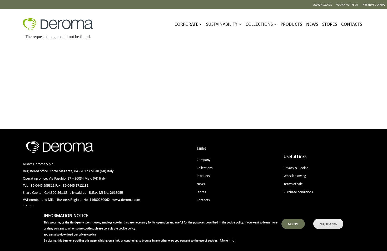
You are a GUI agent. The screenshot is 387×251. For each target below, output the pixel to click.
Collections (204, 167)
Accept (293, 224)
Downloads (322, 5)
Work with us (347, 5)
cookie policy (127, 228)
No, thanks (328, 224)
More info (227, 240)
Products (291, 24)
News (312, 24)
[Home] (60, 24)
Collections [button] (259, 24)
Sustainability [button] (221, 24)
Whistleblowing (295, 175)
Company (203, 159)
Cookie (303, 167)
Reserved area (374, 5)
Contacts (351, 24)
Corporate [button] (186, 24)
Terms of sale (293, 183)
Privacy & (290, 167)
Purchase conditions (298, 192)
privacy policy (87, 234)
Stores (329, 24)
